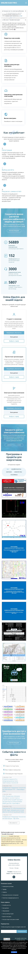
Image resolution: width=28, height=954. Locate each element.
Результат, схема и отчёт (11, 191)
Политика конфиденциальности (10, 897)
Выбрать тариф (14, 341)
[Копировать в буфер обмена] (6, 845)
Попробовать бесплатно (14, 333)
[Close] (25, 11)
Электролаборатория (7, 913)
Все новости (13, 823)
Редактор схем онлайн (12, 38)
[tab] (11, 766)
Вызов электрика (10, 118)
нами (20, 15)
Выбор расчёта (8, 170)
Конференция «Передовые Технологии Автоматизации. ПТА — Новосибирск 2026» (14, 789)
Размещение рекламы (8, 886)
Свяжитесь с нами (14, 445)
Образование (5, 910)
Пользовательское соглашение (10, 895)
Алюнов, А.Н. (5, 836)
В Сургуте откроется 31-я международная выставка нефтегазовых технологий (10, 781)
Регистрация (7, 150)
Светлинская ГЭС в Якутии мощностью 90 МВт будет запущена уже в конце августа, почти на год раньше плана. (13, 810)
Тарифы (4, 889)
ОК (14, 952)
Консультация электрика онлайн (10, 919)
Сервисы (4, 892)
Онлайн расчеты (6, 905)
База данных (14, 337)
